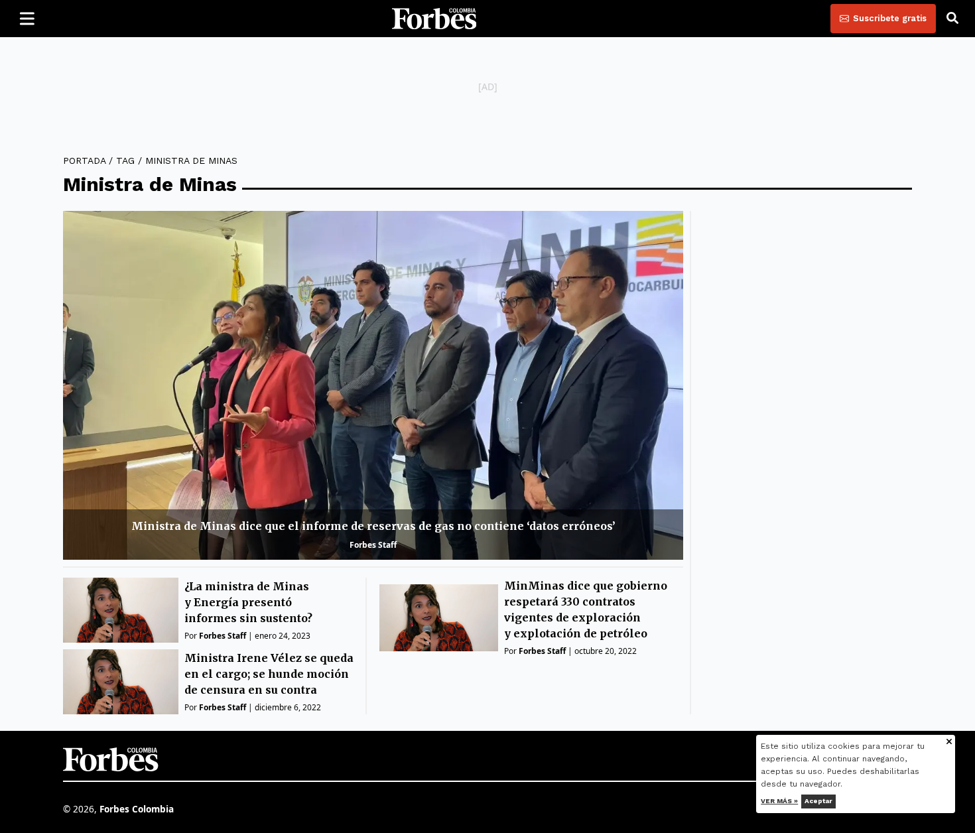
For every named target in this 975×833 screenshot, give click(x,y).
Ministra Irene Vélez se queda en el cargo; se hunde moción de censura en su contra (269, 673)
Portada (84, 160)
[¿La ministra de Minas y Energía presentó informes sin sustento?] (120, 610)
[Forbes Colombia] (434, 18)
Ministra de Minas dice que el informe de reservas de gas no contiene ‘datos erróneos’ (373, 526)
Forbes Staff (373, 544)
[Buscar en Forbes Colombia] (952, 18)
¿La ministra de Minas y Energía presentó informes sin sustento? (248, 602)
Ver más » (780, 800)
